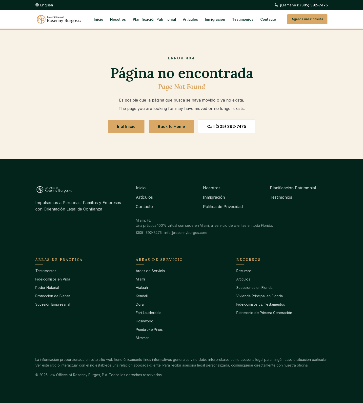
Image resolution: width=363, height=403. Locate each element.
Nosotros (118, 19)
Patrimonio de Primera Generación (264, 313)
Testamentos (45, 271)
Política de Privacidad (223, 206)
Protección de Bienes (53, 296)
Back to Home (171, 126)
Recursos (244, 271)
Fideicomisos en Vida (52, 279)
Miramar (142, 338)
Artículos (190, 19)
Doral (140, 304)
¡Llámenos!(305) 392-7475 (304, 5)
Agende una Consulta (307, 19)
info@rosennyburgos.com (185, 232)
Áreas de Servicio (150, 271)
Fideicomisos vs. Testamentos (260, 304)
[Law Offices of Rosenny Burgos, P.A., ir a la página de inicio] (59, 19)
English (46, 5)
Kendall (142, 296)
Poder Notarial (47, 287)
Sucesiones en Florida (254, 287)
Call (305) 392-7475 (226, 126)
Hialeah (142, 287)
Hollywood (144, 321)
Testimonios (242, 19)
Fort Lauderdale (148, 313)
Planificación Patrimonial (154, 19)
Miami (140, 279)
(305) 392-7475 (149, 232)
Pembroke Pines (149, 329)
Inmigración (215, 19)
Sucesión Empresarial (52, 304)
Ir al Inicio (126, 126)
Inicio (98, 19)
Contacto (268, 19)
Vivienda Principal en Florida (259, 296)
